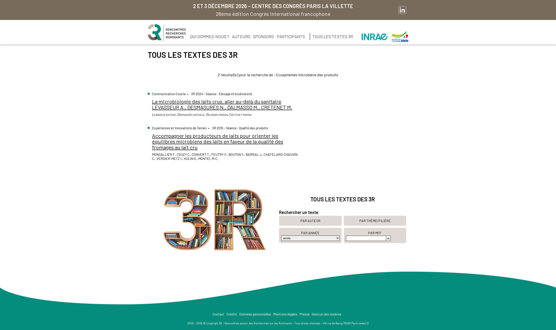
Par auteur (310, 221)
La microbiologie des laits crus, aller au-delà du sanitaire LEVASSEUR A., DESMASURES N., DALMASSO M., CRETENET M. (222, 104)
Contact (218, 314)
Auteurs (241, 36)
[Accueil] (167, 32)
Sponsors (263, 36)
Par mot (375, 233)
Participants (291, 36)
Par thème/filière (375, 221)
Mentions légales (285, 314)
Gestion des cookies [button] (326, 314)
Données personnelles (255, 314)
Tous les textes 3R (332, 36)
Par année (310, 233)
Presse (305, 314)
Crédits (232, 314)
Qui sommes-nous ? (209, 36)
